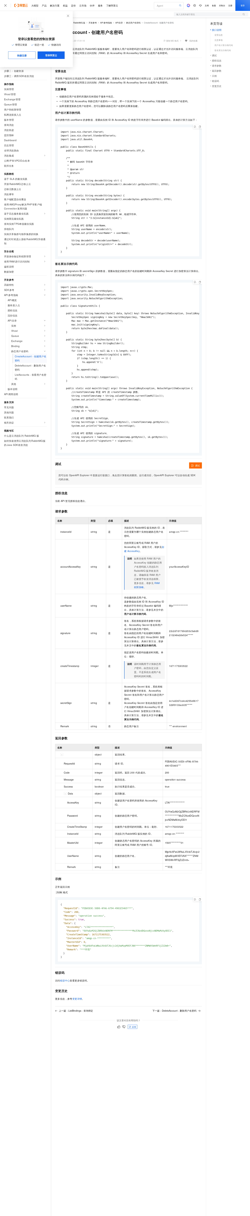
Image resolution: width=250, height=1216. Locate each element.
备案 (214, 5)
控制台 (222, 5)
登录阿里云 (51, 55)
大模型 (34, 5)
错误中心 (65, 980)
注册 (230, 5)
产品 (44, 5)
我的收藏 (193, 40)
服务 (100, 5)
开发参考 (93, 22)
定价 (73, 5)
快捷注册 (22, 55)
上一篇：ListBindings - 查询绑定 (76, 1010)
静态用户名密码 (133, 22)
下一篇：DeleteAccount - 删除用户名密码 (174, 1010)
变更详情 (77, 998)
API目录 (119, 22)
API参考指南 (106, 22)
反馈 (134, 1026)
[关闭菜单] (5, 5)
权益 (65, 5)
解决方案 (55, 5)
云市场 (82, 5)
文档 (207, 5)
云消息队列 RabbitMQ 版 (74, 22)
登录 (243, 5)
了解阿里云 (112, 5)
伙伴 (92, 5)
